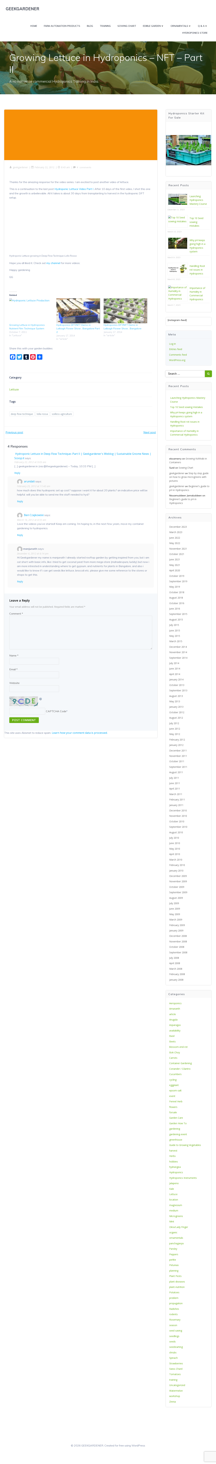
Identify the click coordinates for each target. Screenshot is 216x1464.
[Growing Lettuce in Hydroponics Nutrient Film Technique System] (31, 310)
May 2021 (174, 565)
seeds (172, 1341)
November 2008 (178, 941)
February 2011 (177, 799)
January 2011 (176, 805)
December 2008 (178, 935)
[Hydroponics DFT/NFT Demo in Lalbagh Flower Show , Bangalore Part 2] (78, 310)
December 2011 (178, 750)
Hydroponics (176, 1172)
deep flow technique (22, 414)
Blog (90, 25)
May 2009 (174, 914)
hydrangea (175, 1167)
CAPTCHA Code (56, 711)
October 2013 (176, 685)
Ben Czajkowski (34, 515)
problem (173, 1297)
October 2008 (176, 946)
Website (14, 683)
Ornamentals (179, 25)
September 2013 (178, 690)
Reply (17, 472)
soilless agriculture (62, 414)
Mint (171, 1221)
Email (13, 669)
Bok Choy (174, 1052)
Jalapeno (174, 1183)
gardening (174, 1128)
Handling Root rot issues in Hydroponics (197, 269)
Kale (171, 1188)
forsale (173, 1112)
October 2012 (176, 712)
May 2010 (174, 848)
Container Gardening (180, 1063)
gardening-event (178, 1134)
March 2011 (175, 794)
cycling (173, 1079)
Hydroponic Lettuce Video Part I (74, 189)
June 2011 (174, 783)
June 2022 (174, 537)
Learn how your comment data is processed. (79, 733)
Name (13, 655)
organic (173, 1232)
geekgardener (20, 167)
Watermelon (176, 1390)
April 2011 (174, 788)
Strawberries (176, 1363)
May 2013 (174, 701)
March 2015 (175, 641)
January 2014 (176, 679)
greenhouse (175, 1139)
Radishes (174, 1308)
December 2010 (178, 810)
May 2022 (174, 543)
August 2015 (176, 619)
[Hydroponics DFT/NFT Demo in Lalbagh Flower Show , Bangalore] (125, 310)
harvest (173, 1150)
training (173, 1379)
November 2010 (178, 815)
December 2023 (178, 526)
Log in (172, 343)
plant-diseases (177, 1281)
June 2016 (174, 608)
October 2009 (176, 887)
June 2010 (174, 843)
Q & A (201, 25)
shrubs (173, 1352)
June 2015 (174, 630)
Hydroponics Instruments (183, 1177)
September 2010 (178, 826)
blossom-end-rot (178, 1046)
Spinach (173, 1357)
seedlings (174, 1336)
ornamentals (176, 1237)
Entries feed (175, 349)
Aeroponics (175, 1003)
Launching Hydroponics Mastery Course (198, 200)
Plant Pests (175, 1276)
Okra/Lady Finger (178, 1227)
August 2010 (176, 832)
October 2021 (176, 554)
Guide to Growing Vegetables (185, 1145)
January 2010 (176, 870)
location (173, 1199)
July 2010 (174, 837)
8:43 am (65, 167)
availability (174, 1030)
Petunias (174, 1265)
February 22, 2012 (44, 167)
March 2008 (175, 968)
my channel (53, 263)
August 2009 (176, 897)
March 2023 (175, 532)
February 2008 (177, 974)
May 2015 (174, 635)
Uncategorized (177, 1385)
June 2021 (174, 559)
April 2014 (174, 674)
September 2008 (178, 952)
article (172, 1014)
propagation (176, 1303)
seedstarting (176, 1346)
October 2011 (176, 761)
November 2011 (178, 756)
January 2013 (176, 706)
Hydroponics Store (195, 32)
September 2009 (178, 892)
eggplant (174, 1085)
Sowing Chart (126, 25)
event (172, 1096)
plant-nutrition (177, 1287)
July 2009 (174, 903)
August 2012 (176, 717)
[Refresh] (41, 698)
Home (33, 25)
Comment (16, 613)
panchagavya (176, 1243)
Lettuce (14, 389)
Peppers (173, 1254)
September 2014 (178, 657)
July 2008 (174, 957)
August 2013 (176, 696)
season (173, 1325)
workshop (174, 1396)
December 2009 (178, 876)
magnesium (175, 1205)
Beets (172, 1041)
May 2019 (174, 586)
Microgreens (176, 1216)
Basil (171, 1036)
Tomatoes (175, 1374)
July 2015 (174, 625)
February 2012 (177, 739)
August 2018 (176, 597)
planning (173, 1270)
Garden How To (178, 1123)
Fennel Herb (175, 1101)
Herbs (172, 1156)
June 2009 (174, 908)
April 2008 (174, 963)
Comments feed (178, 354)
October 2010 (176, 821)
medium (173, 1210)
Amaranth (174, 1008)
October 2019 (176, 576)
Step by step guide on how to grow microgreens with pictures (189, 477)
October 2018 (176, 592)
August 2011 (176, 772)
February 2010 (177, 865)
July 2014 (174, 663)
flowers (173, 1107)
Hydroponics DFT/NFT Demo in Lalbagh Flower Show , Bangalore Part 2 (78, 328)
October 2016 (176, 603)
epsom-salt (175, 1090)
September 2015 (178, 614)
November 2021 (178, 548)
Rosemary (174, 1319)
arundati (29, 481)
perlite (172, 1259)
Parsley (173, 1248)
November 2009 (178, 881)
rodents (173, 1314)
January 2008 (176, 979)
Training (105, 25)
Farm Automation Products (62, 25)
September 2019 (178, 581)
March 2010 (175, 859)
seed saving (175, 1330)
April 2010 (174, 854)
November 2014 (178, 652)
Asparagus (175, 1025)
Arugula (173, 1019)
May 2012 (174, 734)
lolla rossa (42, 414)
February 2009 (177, 925)
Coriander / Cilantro (180, 1068)
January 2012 (176, 745)
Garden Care (176, 1117)
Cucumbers (175, 1074)
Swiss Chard (175, 1368)
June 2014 (174, 668)
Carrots (173, 1057)
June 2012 (174, 728)
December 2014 (178, 646)
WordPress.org (177, 360)
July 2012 (174, 723)
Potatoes (174, 1292)
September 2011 (178, 766)
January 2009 (176, 930)
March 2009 (175, 919)
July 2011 (174, 777)
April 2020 (174, 570)
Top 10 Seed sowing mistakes (196, 222)
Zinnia (172, 1401)
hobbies (173, 1161)
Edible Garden (152, 25)
